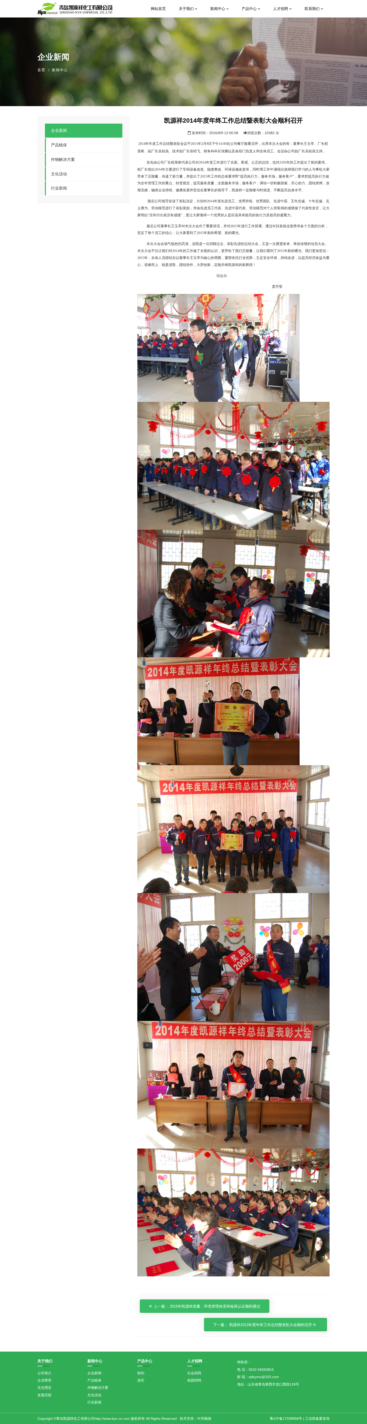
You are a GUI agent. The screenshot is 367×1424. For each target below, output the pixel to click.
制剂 (140, 1373)
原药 (140, 1380)
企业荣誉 (44, 1380)
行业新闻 (59, 188)
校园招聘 (194, 1380)
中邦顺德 (204, 1419)
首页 (41, 70)
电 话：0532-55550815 (255, 1370)
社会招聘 (194, 1373)
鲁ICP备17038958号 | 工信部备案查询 (300, 1419)
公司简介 (44, 1373)
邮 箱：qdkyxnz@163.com (258, 1377)
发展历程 (44, 1395)
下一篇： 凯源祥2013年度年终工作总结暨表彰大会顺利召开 (263, 1325)
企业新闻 (59, 130)
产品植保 (59, 145)
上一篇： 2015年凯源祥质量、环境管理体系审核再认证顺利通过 (207, 1306)
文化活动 (59, 174)
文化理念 (44, 1388)
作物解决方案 (63, 159)
